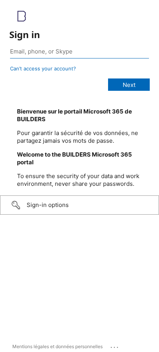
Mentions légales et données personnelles (57, 346)
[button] (79, 205)
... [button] (115, 345)
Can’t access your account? (43, 68)
